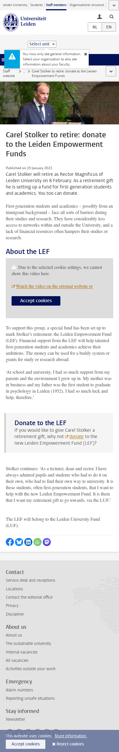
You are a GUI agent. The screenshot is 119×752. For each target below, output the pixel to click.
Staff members (56, 5)
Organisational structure (87, 5)
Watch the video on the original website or (54, 286)
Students (36, 5)
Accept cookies (36, 301)
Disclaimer (15, 614)
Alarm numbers (19, 690)
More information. (71, 736)
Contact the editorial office (29, 597)
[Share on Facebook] (10, 542)
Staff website (9, 73)
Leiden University (15, 5)
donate (76, 436)
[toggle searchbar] (111, 16)
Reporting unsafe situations (30, 698)
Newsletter (15, 719)
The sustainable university (28, 643)
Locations (14, 589)
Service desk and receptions (30, 580)
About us (14, 635)
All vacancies (17, 660)
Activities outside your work (30, 669)
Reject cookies (70, 744)
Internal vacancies (22, 652)
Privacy (12, 605)
